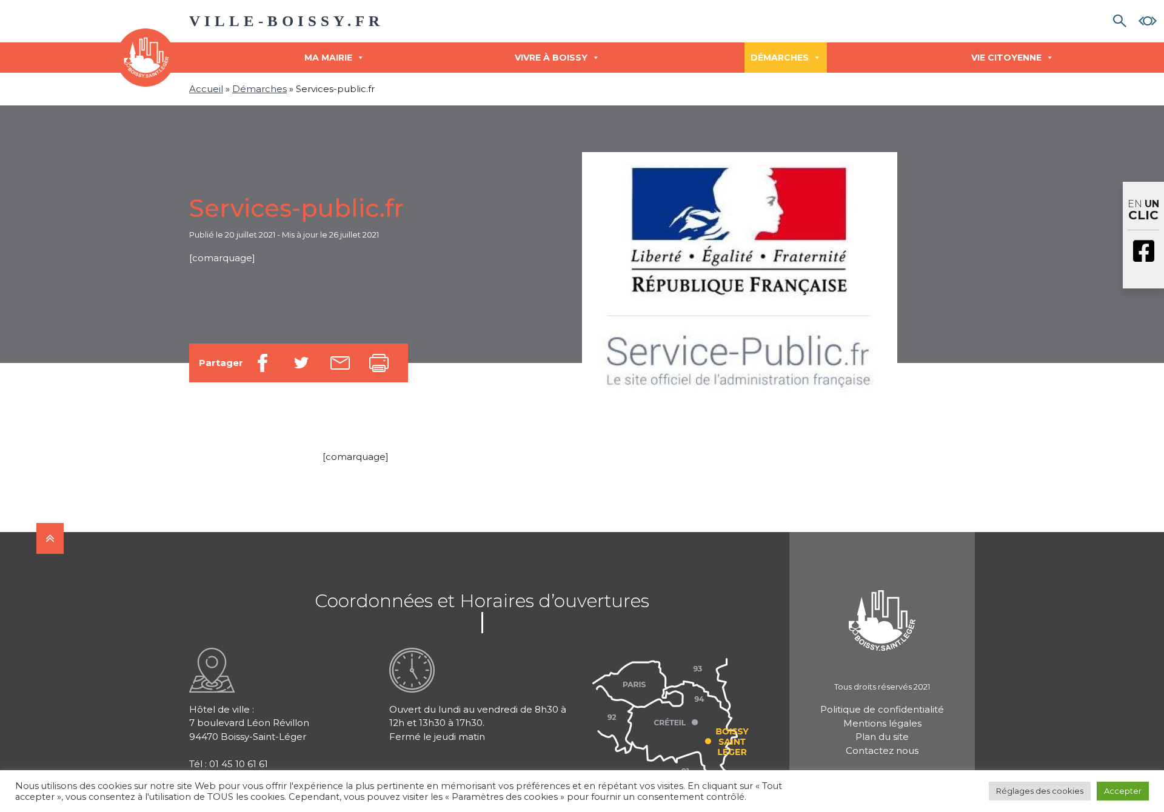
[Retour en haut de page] (50, 538)
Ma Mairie (328, 57)
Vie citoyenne (1006, 57)
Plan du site (882, 736)
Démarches (780, 57)
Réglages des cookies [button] (1039, 791)
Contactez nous (882, 750)
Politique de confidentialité (882, 709)
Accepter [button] (1123, 791)
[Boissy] (882, 604)
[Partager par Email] (340, 363)
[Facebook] (1143, 252)
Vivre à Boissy (551, 57)
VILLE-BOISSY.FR (286, 21)
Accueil (206, 89)
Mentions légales (882, 723)
